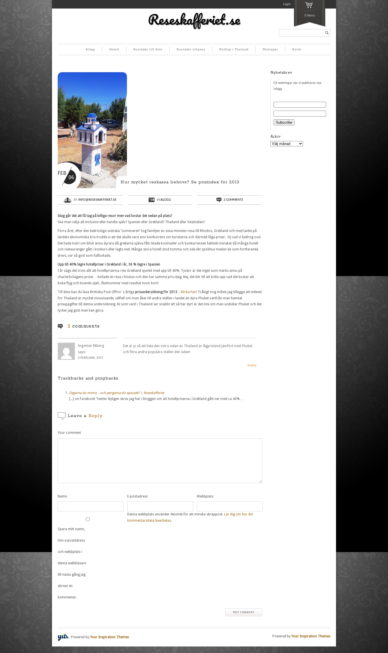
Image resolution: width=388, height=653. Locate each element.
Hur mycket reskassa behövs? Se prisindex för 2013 (179, 182)
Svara (251, 365)
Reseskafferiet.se (194, 19)
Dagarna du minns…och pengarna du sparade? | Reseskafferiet (116, 393)
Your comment (69, 433)
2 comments (233, 200)
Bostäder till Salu (147, 49)
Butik (296, 49)
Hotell (114, 49)
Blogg (90, 49)
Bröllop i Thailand (234, 49)
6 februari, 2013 (90, 358)
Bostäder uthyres (191, 49)
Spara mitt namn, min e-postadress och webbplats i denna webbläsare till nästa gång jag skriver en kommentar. (72, 563)
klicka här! (189, 292)
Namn (62, 496)
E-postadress (137, 496)
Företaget (270, 49)
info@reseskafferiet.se (97, 200)
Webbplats (205, 496)
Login (287, 4)
